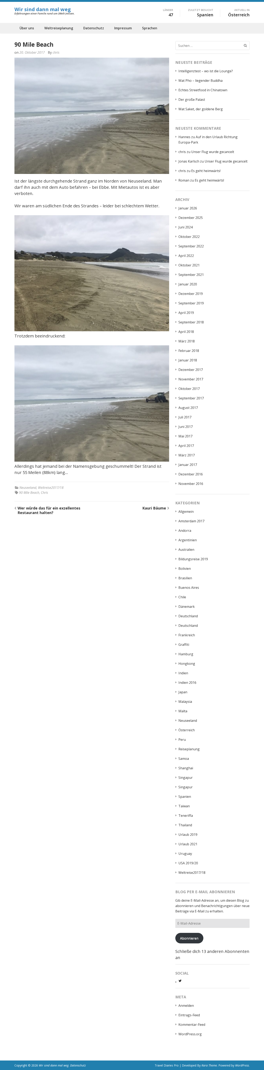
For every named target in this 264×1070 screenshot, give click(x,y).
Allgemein (186, 511)
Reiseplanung (189, 749)
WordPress (242, 1065)
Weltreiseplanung (58, 28)
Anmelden (186, 1005)
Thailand (185, 825)
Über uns (27, 28)
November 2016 (190, 483)
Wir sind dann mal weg (42, 9)
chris (56, 52)
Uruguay (185, 853)
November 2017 (190, 379)
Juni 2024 (185, 227)
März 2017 (186, 455)
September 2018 (191, 322)
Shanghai (185, 768)
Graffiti (183, 644)
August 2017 (188, 407)
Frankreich (186, 635)
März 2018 (186, 341)
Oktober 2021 (189, 265)
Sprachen (149, 28)
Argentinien (187, 540)
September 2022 (191, 246)
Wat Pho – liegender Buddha (200, 80)
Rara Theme (209, 1065)
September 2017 (191, 398)
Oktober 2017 (189, 388)
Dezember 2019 (190, 293)
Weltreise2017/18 (51, 487)
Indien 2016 (187, 682)
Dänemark (186, 606)
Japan (182, 692)
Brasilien (185, 578)
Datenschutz (93, 28)
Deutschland (188, 616)
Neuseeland (27, 487)
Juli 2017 (184, 417)
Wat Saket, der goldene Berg (200, 109)
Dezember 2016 (190, 474)
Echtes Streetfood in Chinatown (202, 90)
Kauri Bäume (154, 508)
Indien (183, 673)
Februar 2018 (188, 350)
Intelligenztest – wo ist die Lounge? (205, 71)
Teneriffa (185, 815)
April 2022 (186, 255)
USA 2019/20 (188, 863)
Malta (182, 711)
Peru (182, 739)
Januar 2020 (187, 284)
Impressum (123, 28)
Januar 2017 (187, 464)
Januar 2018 (187, 360)
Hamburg (185, 654)
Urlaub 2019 (187, 834)
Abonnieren (189, 938)
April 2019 (186, 312)
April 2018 (186, 331)
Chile (182, 597)
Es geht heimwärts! (205, 171)
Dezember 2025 (190, 217)
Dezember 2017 (190, 369)
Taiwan (184, 806)
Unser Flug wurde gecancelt (212, 152)
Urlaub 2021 (187, 844)
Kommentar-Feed (191, 1024)
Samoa (183, 758)
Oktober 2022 (189, 236)
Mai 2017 (185, 436)
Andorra (184, 530)
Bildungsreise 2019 (193, 559)
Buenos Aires (188, 587)
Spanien (184, 796)
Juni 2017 (185, 426)
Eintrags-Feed (189, 1015)
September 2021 (191, 274)
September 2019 (191, 303)
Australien (186, 549)
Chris (44, 492)
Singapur (185, 777)
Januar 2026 (187, 208)
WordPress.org (190, 1034)
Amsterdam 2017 (191, 521)
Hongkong (186, 663)
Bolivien (184, 568)
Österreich (186, 730)
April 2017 (186, 445)
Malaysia (185, 701)
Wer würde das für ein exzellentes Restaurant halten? (49, 510)
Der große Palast (191, 99)
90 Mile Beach (29, 492)
